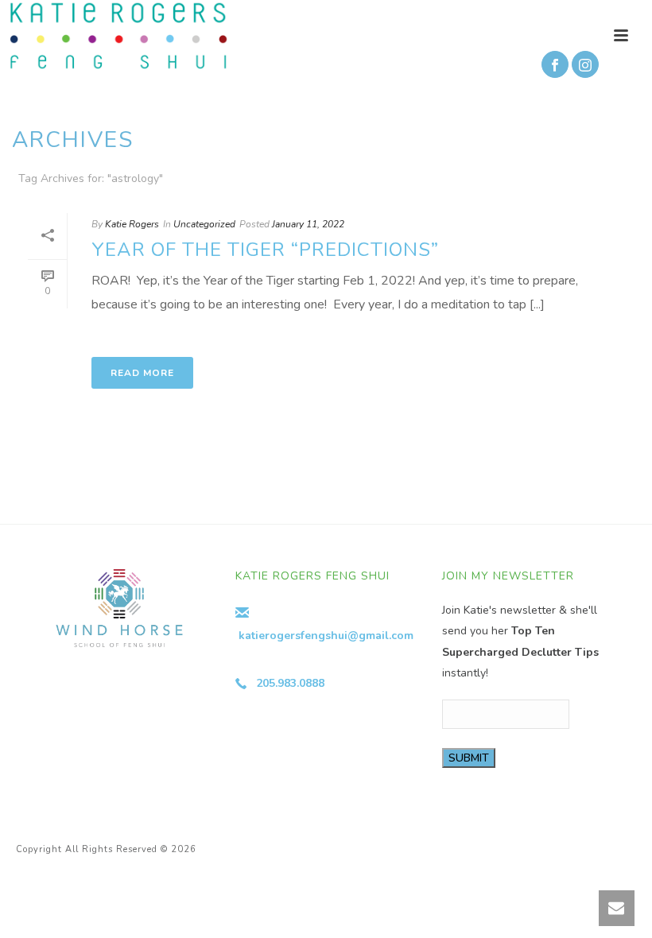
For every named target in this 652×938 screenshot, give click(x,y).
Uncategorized (204, 224)
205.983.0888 (290, 683)
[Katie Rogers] (114, 36)
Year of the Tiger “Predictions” (265, 249)
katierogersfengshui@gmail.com (326, 635)
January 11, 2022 (308, 224)
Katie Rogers (132, 224)
